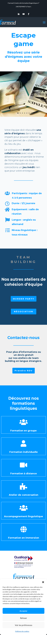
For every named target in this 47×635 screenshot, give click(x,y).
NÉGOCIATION (23, 311)
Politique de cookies (22, 631)
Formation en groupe (23, 430)
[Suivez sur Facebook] (28, 14)
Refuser (23, 618)
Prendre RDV (24, 370)
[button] (43, 582)
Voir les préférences (23, 625)
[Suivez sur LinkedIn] (18, 14)
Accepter (23, 611)
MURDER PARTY (23, 299)
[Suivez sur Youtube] (23, 14)
